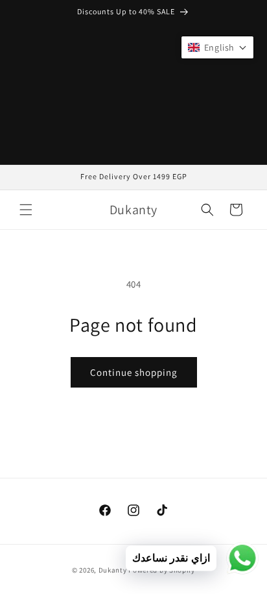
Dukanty (113, 570)
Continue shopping (134, 372)
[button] (26, 209)
